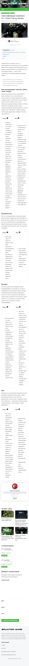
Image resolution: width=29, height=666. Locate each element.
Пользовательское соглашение (8, 651)
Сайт (2, 613)
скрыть (12, 50)
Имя (2, 600)
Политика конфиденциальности (8, 654)
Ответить (4, 555)
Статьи (12, 13)
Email (3, 607)
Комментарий (5, 580)
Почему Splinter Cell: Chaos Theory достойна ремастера (7, 538)
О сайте (3, 645)
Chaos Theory (5, 13)
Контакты (3, 648)
